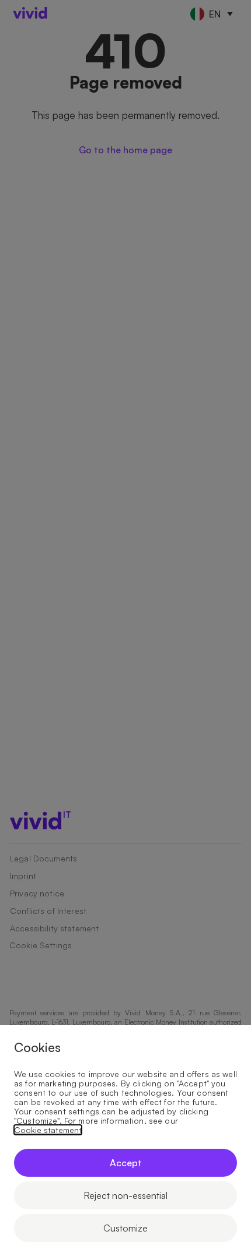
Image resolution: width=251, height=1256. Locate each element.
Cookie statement (48, 1130)
